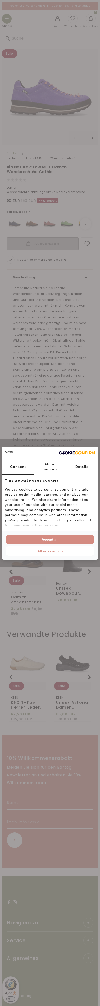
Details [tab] (82, 467)
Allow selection (50, 551)
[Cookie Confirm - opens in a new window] (77, 452)
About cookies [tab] (50, 466)
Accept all (50, 539)
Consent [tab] (18, 467)
